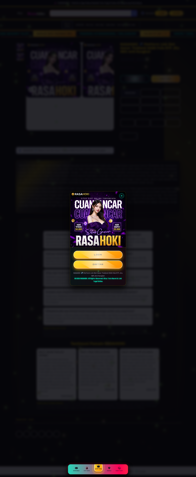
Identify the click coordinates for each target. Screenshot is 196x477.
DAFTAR (98, 264)
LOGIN (98, 254)
